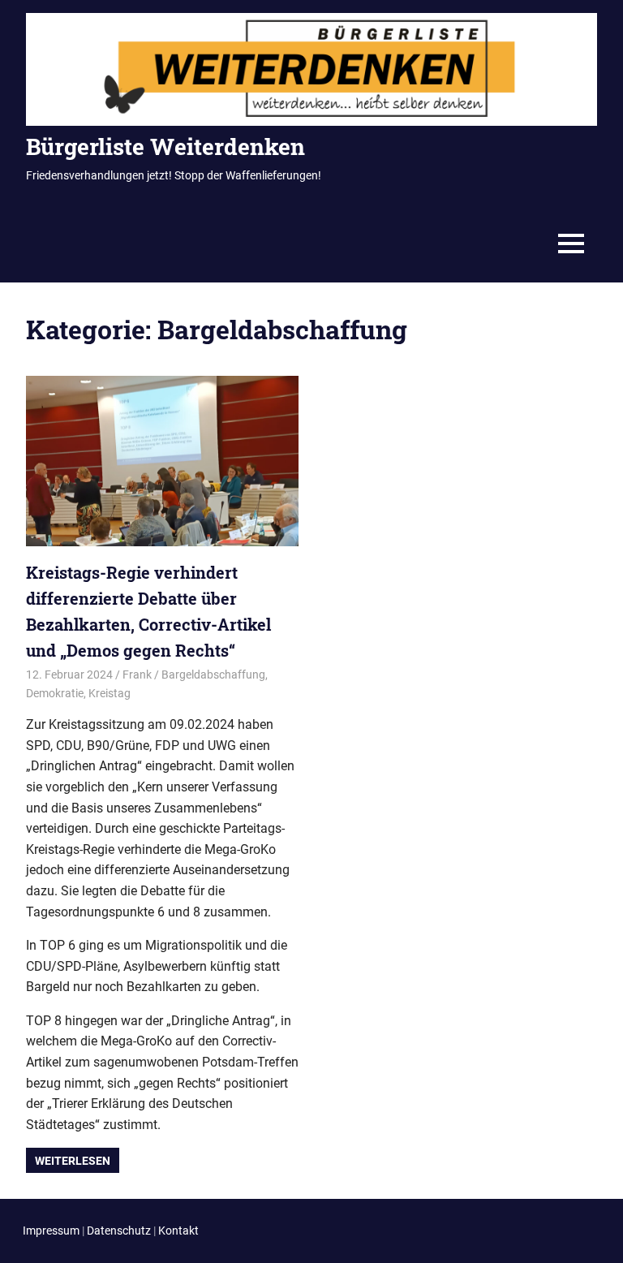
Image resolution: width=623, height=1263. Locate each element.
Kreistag (109, 693)
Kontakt (178, 1230)
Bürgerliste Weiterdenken (165, 146)
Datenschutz (119, 1230)
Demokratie (55, 693)
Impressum (51, 1230)
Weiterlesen (72, 1160)
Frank (137, 674)
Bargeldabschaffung (213, 674)
